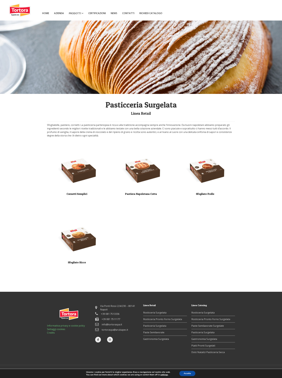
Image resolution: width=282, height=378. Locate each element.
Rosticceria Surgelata (154, 312)
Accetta (187, 373)
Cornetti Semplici (77, 193)
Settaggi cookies (56, 329)
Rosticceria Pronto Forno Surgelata (162, 319)
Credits (51, 332)
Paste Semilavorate (153, 332)
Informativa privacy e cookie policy (66, 325)
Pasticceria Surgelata (154, 325)
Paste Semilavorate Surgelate (207, 325)
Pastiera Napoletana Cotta (141, 193)
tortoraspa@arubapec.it (115, 329)
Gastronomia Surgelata (156, 339)
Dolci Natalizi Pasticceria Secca (208, 352)
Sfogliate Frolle (205, 193)
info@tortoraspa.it (112, 324)
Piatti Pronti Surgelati (203, 345)
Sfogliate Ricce (77, 262)
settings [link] (164, 374)
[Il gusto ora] (20, 15)
